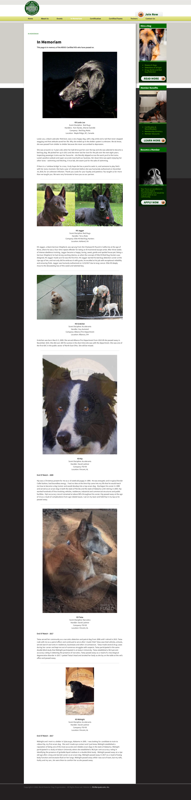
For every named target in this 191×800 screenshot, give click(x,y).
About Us (45, 18)
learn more (152, 140)
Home (30, 18)
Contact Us (150, 18)
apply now (151, 202)
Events (60, 18)
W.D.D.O (32, 8)
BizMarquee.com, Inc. (101, 787)
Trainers (134, 18)
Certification (95, 18)
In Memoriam (76, 18)
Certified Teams (116, 18)
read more (151, 78)
